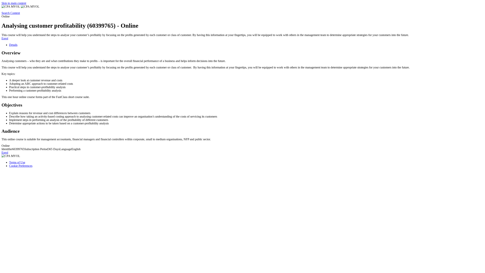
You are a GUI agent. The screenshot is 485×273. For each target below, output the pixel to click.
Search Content (11, 13)
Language (65, 149)
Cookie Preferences (20, 165)
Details (13, 44)
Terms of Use (17, 162)
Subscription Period (36, 149)
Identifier (7, 149)
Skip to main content (14, 3)
